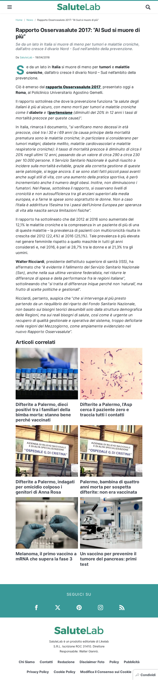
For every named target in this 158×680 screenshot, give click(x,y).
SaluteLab (26, 57)
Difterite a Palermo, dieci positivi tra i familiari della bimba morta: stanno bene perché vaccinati (43, 412)
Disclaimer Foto (92, 662)
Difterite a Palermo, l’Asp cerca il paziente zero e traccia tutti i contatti (106, 409)
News (30, 19)
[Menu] (9, 7)
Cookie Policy (64, 672)
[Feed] (121, 607)
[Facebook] (36, 607)
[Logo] (78, 7)
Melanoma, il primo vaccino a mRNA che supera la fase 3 (46, 556)
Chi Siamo (27, 662)
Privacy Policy (38, 672)
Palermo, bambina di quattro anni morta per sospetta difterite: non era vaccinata (109, 487)
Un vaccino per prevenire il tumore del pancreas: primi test (108, 559)
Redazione (66, 662)
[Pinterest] (79, 607)
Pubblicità (131, 662)
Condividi (148, 675)
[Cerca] (148, 7)
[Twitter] (57, 607)
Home (19, 19)
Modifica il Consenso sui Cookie (105, 672)
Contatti (46, 662)
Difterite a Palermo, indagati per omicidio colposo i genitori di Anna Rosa (45, 487)
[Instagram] (100, 607)
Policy (114, 662)
